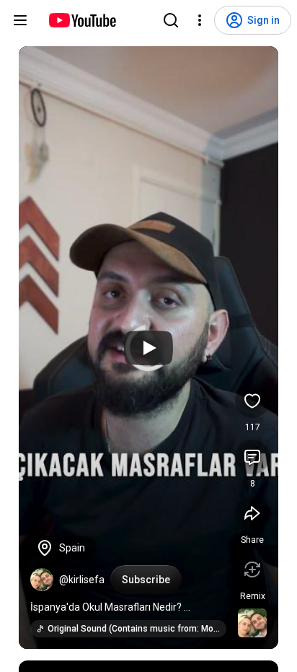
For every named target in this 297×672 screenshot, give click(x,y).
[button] (41, 579)
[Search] (170, 20)
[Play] (148, 348)
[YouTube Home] (81, 20)
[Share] (252, 513)
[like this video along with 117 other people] (252, 400)
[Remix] (252, 569)
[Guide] (20, 20)
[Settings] (199, 20)
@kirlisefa (82, 579)
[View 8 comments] (252, 457)
